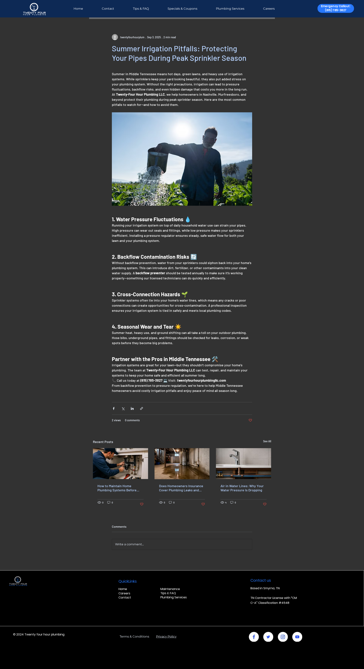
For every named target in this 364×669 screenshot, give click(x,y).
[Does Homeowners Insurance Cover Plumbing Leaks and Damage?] (182, 463)
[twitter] (268, 637)
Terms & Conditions (138, 636)
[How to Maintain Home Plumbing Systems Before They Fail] (120, 463)
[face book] (254, 637)
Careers (124, 593)
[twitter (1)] (283, 637)
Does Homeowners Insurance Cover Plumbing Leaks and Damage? (181, 488)
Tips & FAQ (168, 593)
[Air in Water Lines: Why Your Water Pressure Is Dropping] (243, 463)
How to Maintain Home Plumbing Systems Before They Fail (116, 488)
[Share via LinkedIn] (132, 408)
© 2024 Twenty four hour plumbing (38, 634)
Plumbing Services (173, 597)
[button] (336, 8)
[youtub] (297, 637)
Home (122, 589)
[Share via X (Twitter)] (123, 408)
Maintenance (170, 589)
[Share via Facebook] (113, 408)
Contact (124, 598)
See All (267, 441)
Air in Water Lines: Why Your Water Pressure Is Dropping (242, 488)
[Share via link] (141, 408)
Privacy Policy (166, 636)
